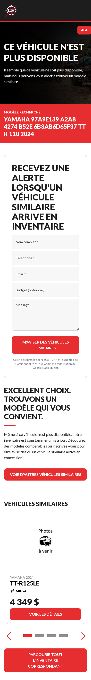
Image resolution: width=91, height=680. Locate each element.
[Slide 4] (63, 635)
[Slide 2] (39, 635)
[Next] (82, 636)
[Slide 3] (51, 635)
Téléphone (25, 258)
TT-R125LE (24, 583)
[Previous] (9, 636)
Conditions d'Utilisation (57, 363)
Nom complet (27, 242)
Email (21, 274)
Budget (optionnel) (30, 290)
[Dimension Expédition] (11, 10)
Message (23, 305)
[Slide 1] (27, 635)
